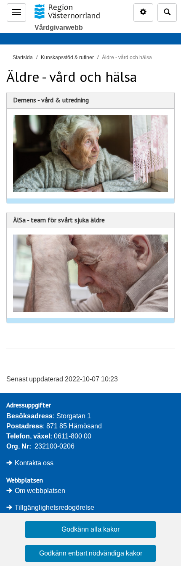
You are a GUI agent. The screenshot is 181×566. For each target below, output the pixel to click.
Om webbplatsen (40, 490)
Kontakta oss (34, 463)
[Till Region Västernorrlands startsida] (67, 11)
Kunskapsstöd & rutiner (67, 57)
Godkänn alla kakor (90, 529)
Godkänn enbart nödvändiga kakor (90, 553)
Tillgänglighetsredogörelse (54, 507)
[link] (90, 147)
